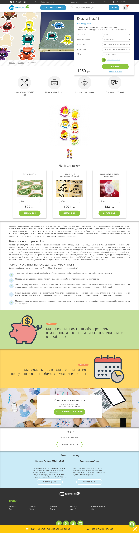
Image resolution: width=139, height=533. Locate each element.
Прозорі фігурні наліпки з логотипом (109, 175)
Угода (32, 509)
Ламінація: (82, 49)
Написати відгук (69, 444)
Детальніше (30, 213)
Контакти (53, 506)
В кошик (115, 66)
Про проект (13, 506)
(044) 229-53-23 (19, 2)
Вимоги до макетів (115, 72)
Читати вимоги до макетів (69, 412)
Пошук (114, 8)
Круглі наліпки (29, 174)
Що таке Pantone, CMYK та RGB (49, 461)
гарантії (73, 509)
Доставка (73, 506)
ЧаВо (92, 509)
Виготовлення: (83, 39)
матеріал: (81, 44)
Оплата (52, 509)
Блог (11, 509)
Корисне (33, 506)
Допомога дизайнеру (89, 461)
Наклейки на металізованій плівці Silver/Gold (69, 175)
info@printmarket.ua (47, 2)
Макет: (80, 54)
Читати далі (49, 482)
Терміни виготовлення (98, 506)
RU (105, 2)
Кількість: (81, 35)
